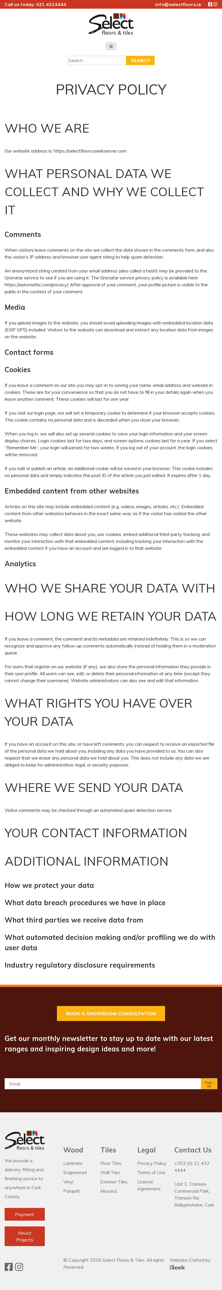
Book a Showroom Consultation (111, 1013)
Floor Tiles (110, 1163)
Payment (24, 1214)
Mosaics (108, 1191)
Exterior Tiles (113, 1182)
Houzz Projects (24, 1236)
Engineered (75, 1172)
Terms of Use (151, 1172)
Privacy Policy (151, 1163)
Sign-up (209, 1084)
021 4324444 (51, 4)
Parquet (71, 1191)
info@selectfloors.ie (178, 4)
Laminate (73, 1163)
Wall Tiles (110, 1172)
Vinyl (68, 1182)
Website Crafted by (190, 1260)
